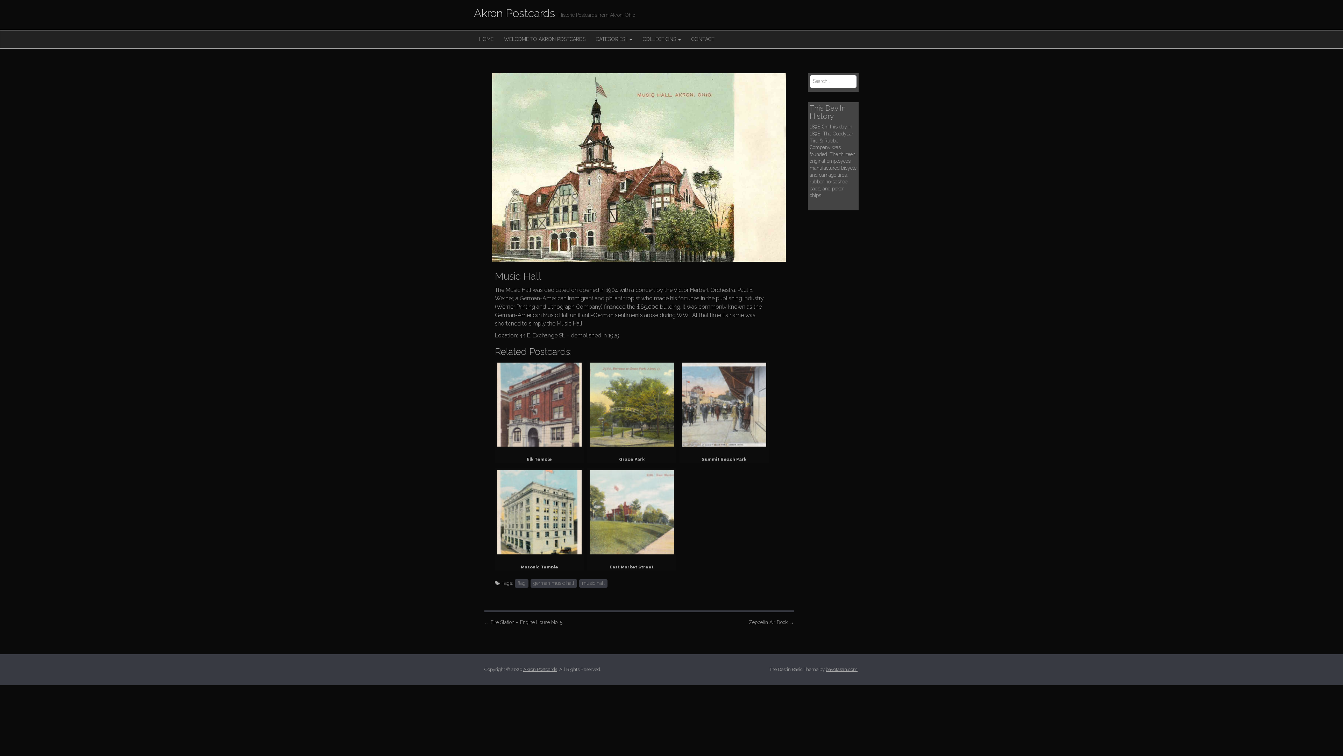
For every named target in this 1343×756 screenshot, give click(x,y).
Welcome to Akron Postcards (544, 39)
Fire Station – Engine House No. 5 (523, 622)
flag (522, 583)
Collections (660, 39)
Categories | (612, 39)
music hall (593, 583)
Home (486, 39)
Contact (703, 39)
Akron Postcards (514, 13)
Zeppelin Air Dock (771, 622)
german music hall (553, 583)
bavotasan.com (842, 669)
